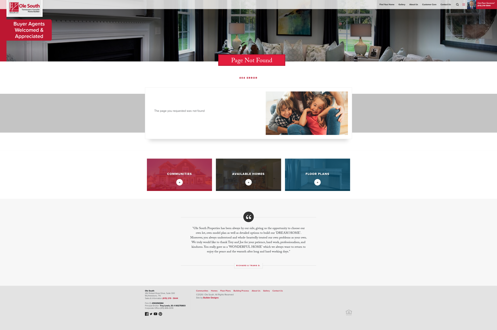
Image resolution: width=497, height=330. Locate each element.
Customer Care (429, 4)
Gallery (402, 4)
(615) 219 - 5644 (170, 298)
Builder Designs (211, 297)
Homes (214, 291)
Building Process (241, 291)
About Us (413, 4)
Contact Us (446, 4)
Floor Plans (225, 291)
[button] (457, 8)
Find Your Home (386, 4)
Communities (202, 291)
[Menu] (463, 4)
